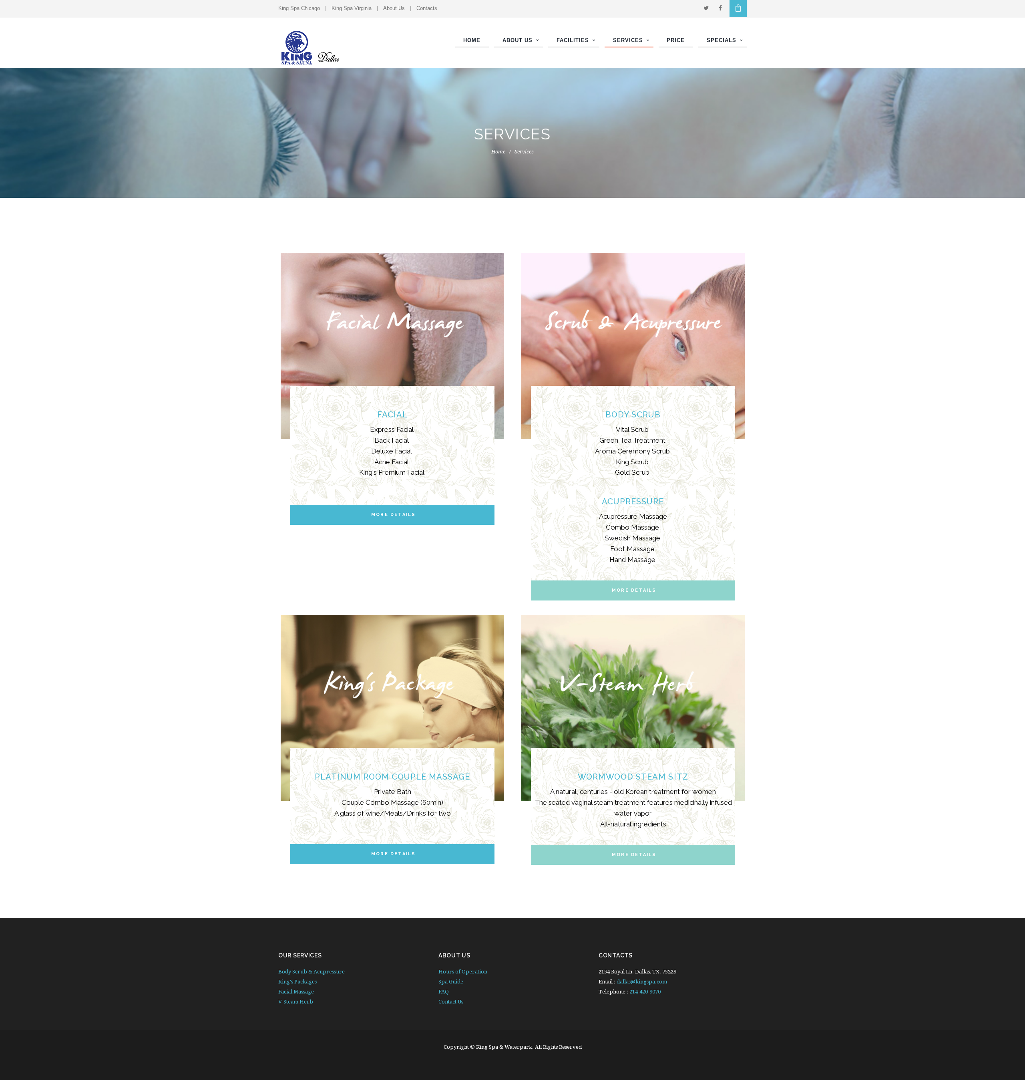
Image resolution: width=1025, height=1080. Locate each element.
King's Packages (297, 982)
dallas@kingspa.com (642, 982)
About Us (394, 8)
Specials (721, 40)
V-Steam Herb (295, 1002)
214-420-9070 (645, 992)
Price (676, 40)
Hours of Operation (462, 972)
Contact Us (450, 1002)
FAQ (443, 992)
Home (471, 40)
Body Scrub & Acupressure (311, 972)
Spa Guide (450, 982)
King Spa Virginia (352, 8)
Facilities (573, 40)
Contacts (426, 8)
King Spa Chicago (299, 8)
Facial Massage (296, 992)
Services (628, 40)
